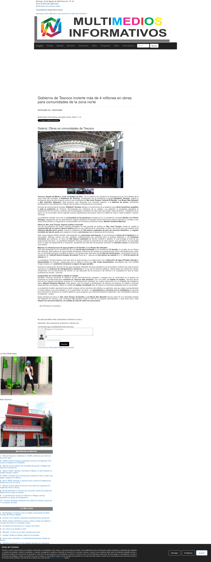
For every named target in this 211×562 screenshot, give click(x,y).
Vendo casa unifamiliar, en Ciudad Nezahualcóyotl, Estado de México (25, 539)
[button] (121, 133)
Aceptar (202, 553)
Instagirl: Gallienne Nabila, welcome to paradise (21, 535)
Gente (94, 45)
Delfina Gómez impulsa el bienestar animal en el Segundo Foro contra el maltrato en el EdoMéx (26, 461)
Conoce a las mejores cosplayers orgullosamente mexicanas (26, 518)
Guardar (64, 344)
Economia (71, 45)
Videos (116, 45)
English (39, 45)
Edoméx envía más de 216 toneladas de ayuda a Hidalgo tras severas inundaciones (25, 466)
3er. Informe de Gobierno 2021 (14, 529)
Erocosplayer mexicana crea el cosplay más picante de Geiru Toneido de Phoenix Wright (25, 514)
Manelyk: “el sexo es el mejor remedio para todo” (22, 532)
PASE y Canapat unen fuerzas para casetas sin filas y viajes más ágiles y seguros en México (26, 476)
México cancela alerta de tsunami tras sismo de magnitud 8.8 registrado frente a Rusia (25, 486)
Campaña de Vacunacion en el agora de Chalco (21, 526)
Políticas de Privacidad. (57, 558)
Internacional (83, 45)
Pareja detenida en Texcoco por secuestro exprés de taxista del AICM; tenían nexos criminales (26, 491)
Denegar (174, 553)
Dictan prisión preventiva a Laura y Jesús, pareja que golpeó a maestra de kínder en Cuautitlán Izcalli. (25, 522)
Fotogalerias (105, 45)
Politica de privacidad (66, 347)
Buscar (154, 45)
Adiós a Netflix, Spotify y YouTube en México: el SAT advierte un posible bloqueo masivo (26, 471)
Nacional (60, 45)
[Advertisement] (105, 69)
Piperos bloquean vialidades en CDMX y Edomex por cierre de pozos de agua (25, 456)
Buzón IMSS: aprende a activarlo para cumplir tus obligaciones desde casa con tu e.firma (25, 481)
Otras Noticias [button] (128, 45)
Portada (50, 45)
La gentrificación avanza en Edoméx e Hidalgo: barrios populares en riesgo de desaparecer (22, 496)
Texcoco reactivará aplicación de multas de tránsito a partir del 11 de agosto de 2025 (26, 501)
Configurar (188, 553)
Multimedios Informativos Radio (48, 6)
